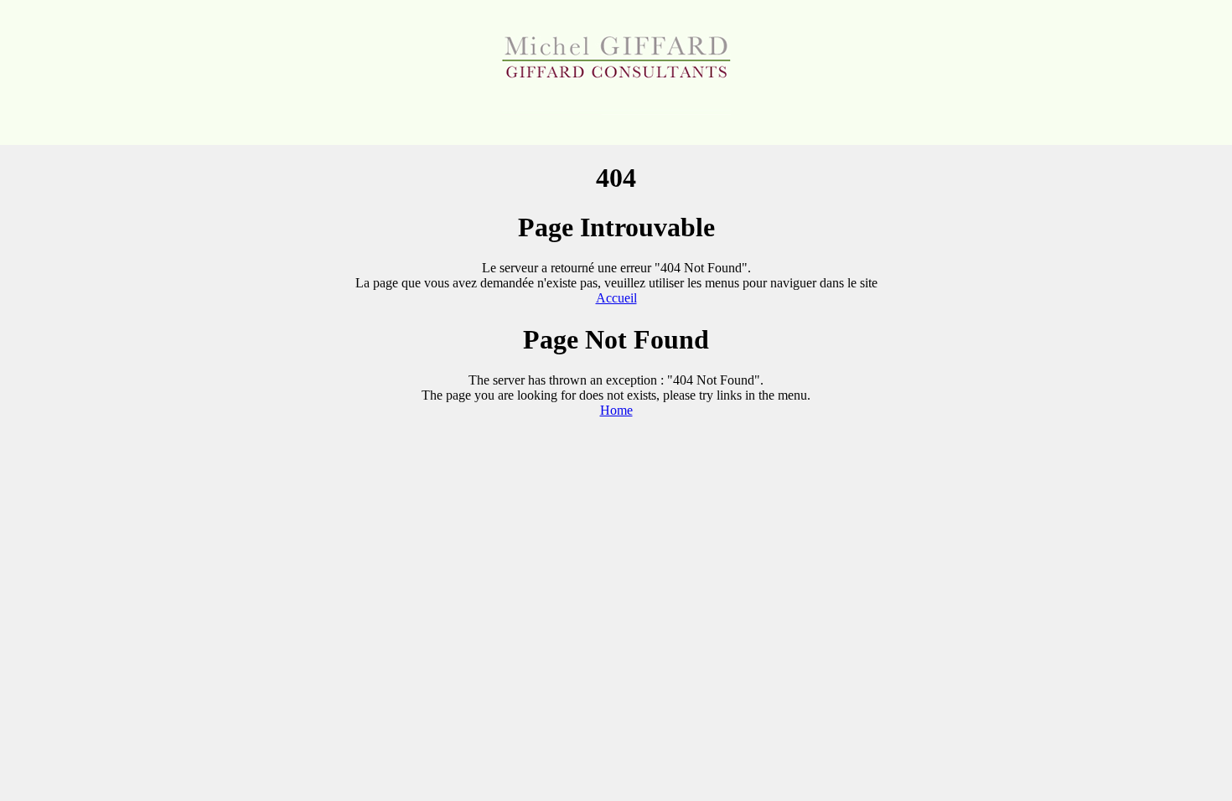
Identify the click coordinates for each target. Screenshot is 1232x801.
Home (616, 410)
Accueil (616, 298)
